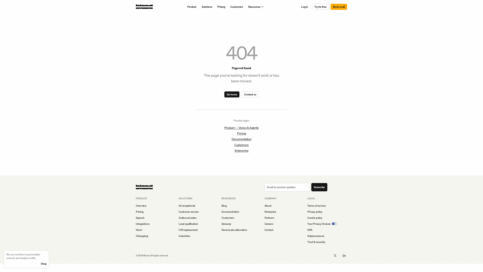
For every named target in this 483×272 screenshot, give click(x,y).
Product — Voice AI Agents (241, 128)
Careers (269, 224)
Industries (184, 236)
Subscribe (319, 187)
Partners (269, 218)
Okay (44, 264)
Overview (141, 206)
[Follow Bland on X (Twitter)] (335, 255)
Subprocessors (315, 236)
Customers (236, 7)
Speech (140, 218)
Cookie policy (314, 218)
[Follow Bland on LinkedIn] (344, 255)
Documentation (241, 139)
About (268, 206)
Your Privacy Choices (319, 224)
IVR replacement (188, 230)
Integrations (143, 224)
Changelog (142, 236)
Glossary (226, 224)
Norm (139, 230)
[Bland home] (144, 7)
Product (191, 7)
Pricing (221, 7)
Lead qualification (188, 224)
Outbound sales (187, 218)
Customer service (189, 212)
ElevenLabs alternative (234, 230)
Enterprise (241, 150)
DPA (309, 230)
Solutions (207, 7)
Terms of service (316, 206)
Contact (269, 230)
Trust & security (316, 242)
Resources (254, 7)
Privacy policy (314, 212)
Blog (224, 206)
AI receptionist (187, 206)
